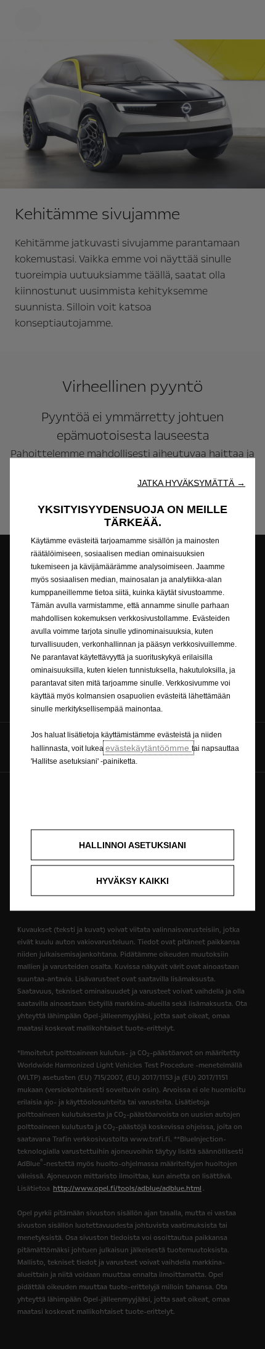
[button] (191, 483)
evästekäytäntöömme (148, 748)
